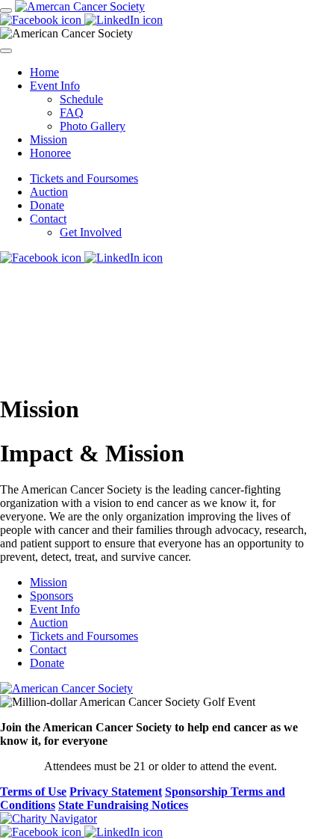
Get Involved (91, 232)
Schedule (81, 99)
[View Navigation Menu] (6, 10)
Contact (48, 218)
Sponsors (51, 595)
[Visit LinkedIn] (123, 19)
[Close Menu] (6, 51)
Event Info (55, 85)
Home (44, 72)
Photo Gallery (92, 126)
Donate (47, 205)
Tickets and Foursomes (84, 178)
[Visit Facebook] (42, 19)
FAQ (72, 112)
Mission (48, 139)
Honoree (50, 153)
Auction (49, 191)
